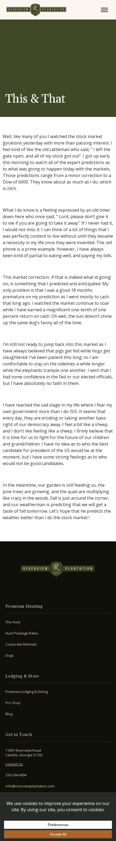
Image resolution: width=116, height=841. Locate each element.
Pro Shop (13, 702)
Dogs (9, 655)
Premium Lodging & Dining (26, 691)
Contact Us (14, 764)
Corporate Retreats (21, 644)
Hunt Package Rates (21, 633)
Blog (8, 713)
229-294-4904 (15, 775)
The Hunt (12, 622)
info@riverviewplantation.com (29, 786)
